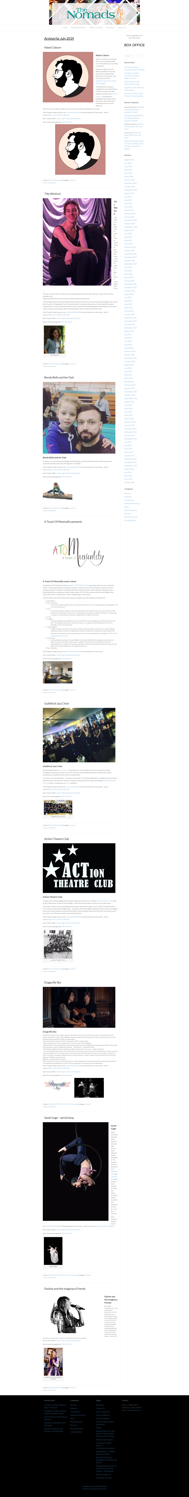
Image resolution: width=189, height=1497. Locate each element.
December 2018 (130, 392)
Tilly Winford (52, 193)
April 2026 (128, 173)
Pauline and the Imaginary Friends (64, 1288)
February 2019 (129, 385)
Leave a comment (49, 183)
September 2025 (130, 190)
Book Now (110, 27)
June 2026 (128, 166)
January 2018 (129, 425)
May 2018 (128, 412)
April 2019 (128, 378)
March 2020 (128, 348)
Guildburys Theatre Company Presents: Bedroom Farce (131, 75)
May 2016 (128, 476)
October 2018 (129, 395)
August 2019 (129, 365)
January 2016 (129, 482)
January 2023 (129, 281)
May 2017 (128, 445)
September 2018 (130, 398)
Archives (127, 493)
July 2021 (128, 334)
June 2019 (128, 371)
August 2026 (129, 160)
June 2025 (128, 200)
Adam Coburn (52, 47)
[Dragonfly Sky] (79, 1007)
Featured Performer (56, 1104)
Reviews (127, 513)
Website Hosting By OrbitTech (94, 1489)
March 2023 (128, 277)
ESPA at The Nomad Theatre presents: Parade (134, 109)
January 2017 (129, 455)
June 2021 (128, 338)
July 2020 (128, 341)
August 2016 (129, 469)
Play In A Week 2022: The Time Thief (133, 126)
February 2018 (129, 422)
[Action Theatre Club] (79, 868)
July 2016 (128, 472)
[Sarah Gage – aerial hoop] (75, 1171)
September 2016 (130, 466)
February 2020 (129, 351)
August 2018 (129, 402)
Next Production (130, 510)
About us (99, 1445)
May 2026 (128, 170)
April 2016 (128, 479)
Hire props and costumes (105, 1448)
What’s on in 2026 (96, 27)
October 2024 (129, 223)
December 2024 (130, 220)
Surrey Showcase (55, 180)
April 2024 (128, 244)
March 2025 (128, 210)
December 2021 (130, 318)
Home (65, 27)
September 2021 (130, 328)
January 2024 (129, 250)
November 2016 (130, 462)
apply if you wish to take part (58, 115)
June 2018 (128, 408)
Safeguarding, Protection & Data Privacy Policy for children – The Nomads (106, 1468)
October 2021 (129, 324)
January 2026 (129, 180)
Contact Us (122, 27)
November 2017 (130, 432)
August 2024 (129, 230)
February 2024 (129, 247)
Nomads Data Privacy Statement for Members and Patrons (106, 1460)
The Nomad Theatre (78, 27)
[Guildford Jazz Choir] (79, 735)
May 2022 (128, 304)
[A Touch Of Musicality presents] (79, 551)
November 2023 (130, 257)
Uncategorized (130, 520)
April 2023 (128, 274)
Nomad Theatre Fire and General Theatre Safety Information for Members (105, 1433)
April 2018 (128, 415)
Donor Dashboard (103, 1412)
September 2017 (130, 439)
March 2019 (128, 382)
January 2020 (129, 355)
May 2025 (128, 203)
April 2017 (128, 449)
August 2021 (129, 331)
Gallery (99, 1428)
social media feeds (73, 112)
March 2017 (128, 452)
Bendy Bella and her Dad (59, 377)
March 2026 (128, 176)
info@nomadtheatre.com (134, 1410)
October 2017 (129, 435)
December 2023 (130, 254)
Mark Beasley (129, 141)
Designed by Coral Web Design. (94, 1486)
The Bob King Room (103, 1474)
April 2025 (128, 207)
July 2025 (128, 197)
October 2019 (129, 361)
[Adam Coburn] (68, 77)
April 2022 (128, 308)
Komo (67, 783)
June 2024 (128, 237)
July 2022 (128, 297)
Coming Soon (129, 500)
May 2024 (128, 240)
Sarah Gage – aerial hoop (59, 1117)
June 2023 (128, 267)
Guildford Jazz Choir (56, 703)
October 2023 (129, 260)
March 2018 (128, 418)
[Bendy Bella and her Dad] (79, 417)
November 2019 (130, 358)
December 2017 (130, 429)
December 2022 (130, 284)
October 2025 (129, 186)
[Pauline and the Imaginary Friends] (72, 1313)
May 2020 (128, 345)
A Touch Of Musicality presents (63, 521)
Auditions (128, 497)
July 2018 (128, 405)
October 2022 (129, 291)
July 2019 (128, 368)
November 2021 (130, 321)
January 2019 (129, 388)
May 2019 (128, 375)
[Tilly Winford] (77, 242)
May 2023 (128, 271)
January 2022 (129, 314)
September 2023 (130, 264)
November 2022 (130, 287)
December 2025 (130, 183)
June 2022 (128, 301)
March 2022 (128, 311)
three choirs (62, 770)
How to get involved (103, 1478)
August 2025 (129, 193)
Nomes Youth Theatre (104, 1440)
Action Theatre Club (56, 838)
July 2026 (128, 163)
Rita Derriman (129, 115)
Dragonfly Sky (52, 982)
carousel (72, 180)
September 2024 (130, 227)
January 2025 (129, 217)
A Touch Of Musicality (80, 585)
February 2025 (129, 213)
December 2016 (130, 459)
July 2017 (128, 442)
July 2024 (128, 234)
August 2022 (129, 294)
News (126, 507)
